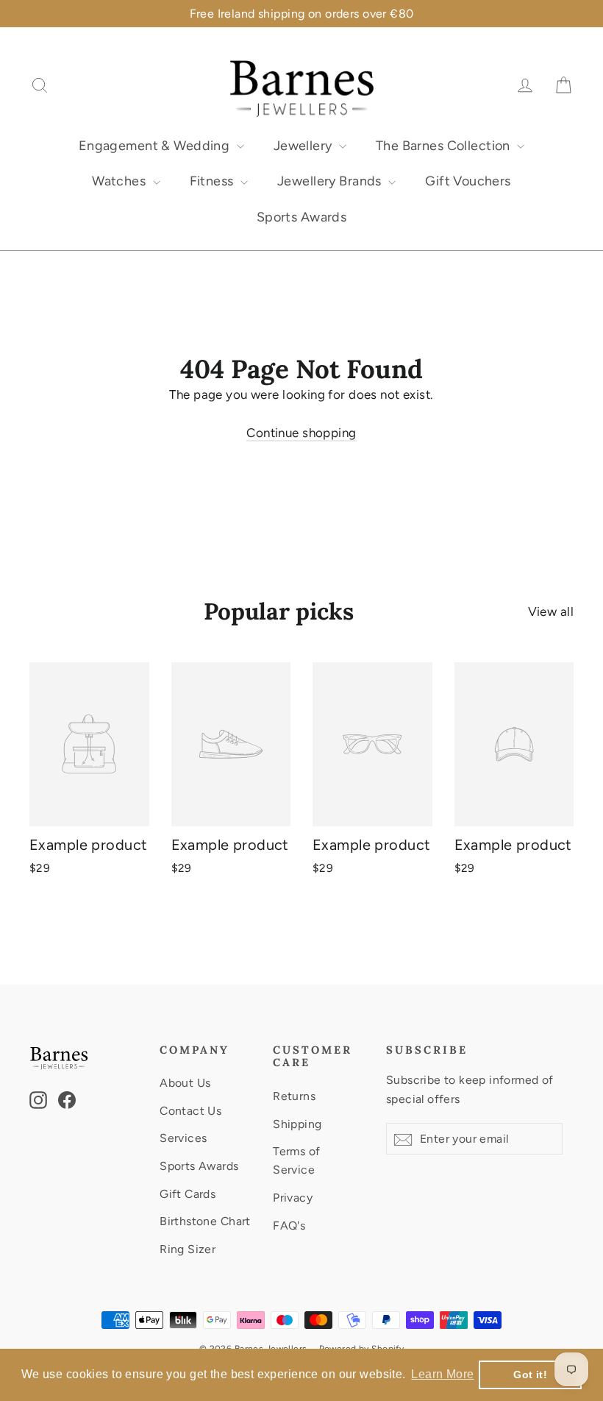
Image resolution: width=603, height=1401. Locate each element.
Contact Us (190, 1111)
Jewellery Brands (331, 181)
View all (551, 611)
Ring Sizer (187, 1249)
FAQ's (289, 1225)
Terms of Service (296, 1160)
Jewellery (304, 146)
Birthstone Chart (205, 1221)
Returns (294, 1096)
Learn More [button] (442, 1374)
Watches (120, 181)
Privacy (293, 1198)
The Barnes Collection (444, 146)
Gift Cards (187, 1194)
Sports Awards (302, 217)
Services (183, 1138)
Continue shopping (301, 432)
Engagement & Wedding (156, 146)
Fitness (213, 181)
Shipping (297, 1124)
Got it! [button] (530, 1374)
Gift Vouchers (468, 181)
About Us (185, 1083)
